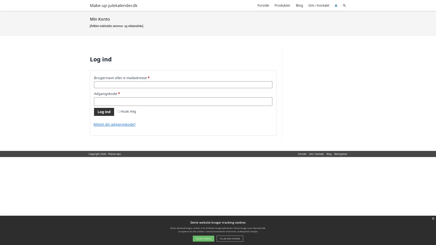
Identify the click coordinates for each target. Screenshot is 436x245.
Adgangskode (115, 93)
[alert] (218, 230)
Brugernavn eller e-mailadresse (129, 77)
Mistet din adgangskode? (115, 124)
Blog (299, 5)
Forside (263, 5)
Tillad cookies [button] (203, 238)
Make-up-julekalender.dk (113, 5)
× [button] (433, 218)
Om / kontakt (318, 5)
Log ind (104, 111)
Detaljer (254, 231)
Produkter (282, 5)
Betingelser (340, 154)
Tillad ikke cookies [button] (230, 238)
